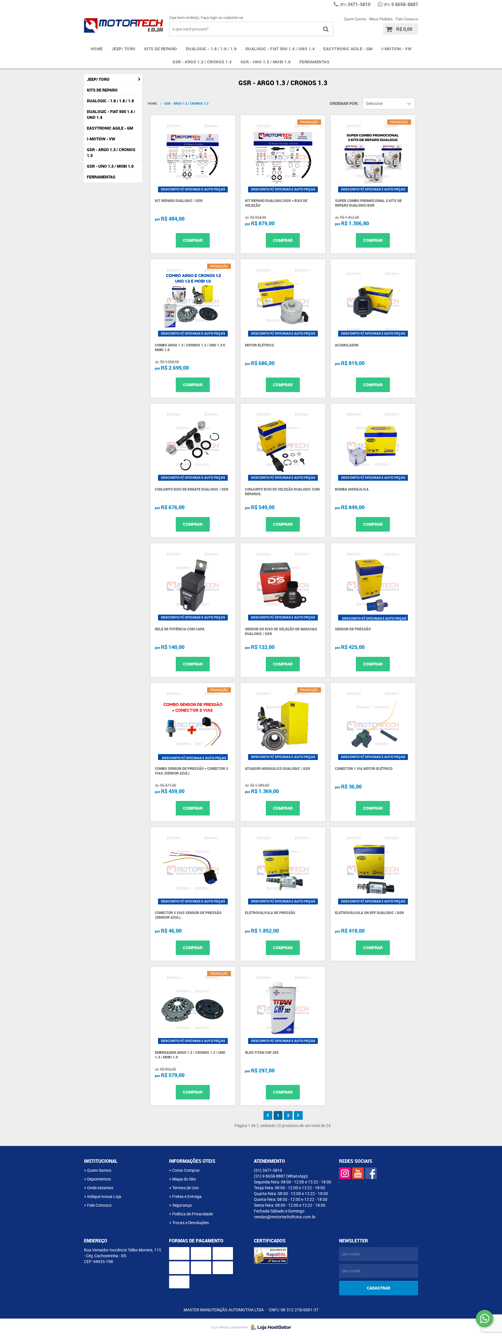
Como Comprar (186, 1170)
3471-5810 (355, 4)
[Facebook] (371, 1173)
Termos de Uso (185, 1187)
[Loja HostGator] (269, 1327)
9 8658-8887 (401, 4)
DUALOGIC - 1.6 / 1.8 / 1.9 (211, 48)
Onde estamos (100, 1187)
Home (97, 48)
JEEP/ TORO (124, 48)
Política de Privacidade (192, 1214)
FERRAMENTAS (315, 62)
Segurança (182, 1205)
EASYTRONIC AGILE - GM (348, 48)
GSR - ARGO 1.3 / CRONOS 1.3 (202, 62)
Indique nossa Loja (104, 1196)
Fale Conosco (407, 19)
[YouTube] (358, 1173)
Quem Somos (355, 19)
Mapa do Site (184, 1179)
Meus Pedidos (381, 19)
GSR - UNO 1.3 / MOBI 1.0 (266, 62)
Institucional (101, 1161)
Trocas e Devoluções (190, 1222)
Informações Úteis (192, 1161)
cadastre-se (233, 17)
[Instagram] (345, 1173)
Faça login (209, 17)
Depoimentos (99, 1179)
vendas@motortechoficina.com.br (285, 1216)
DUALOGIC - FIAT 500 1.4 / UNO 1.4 (280, 48)
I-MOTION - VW (396, 48)
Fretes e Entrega (187, 1196)
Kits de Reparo (160, 48)
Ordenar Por (343, 103)
